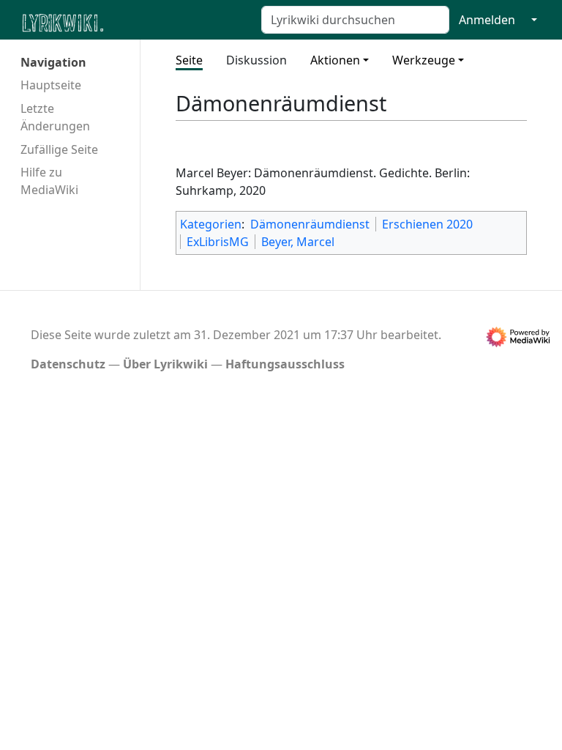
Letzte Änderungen (55, 117)
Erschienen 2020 (427, 224)
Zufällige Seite (59, 149)
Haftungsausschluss (285, 364)
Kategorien (210, 224)
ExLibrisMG (218, 242)
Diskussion (256, 60)
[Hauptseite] (133, 21)
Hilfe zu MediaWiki (49, 181)
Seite (189, 60)
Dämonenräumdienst (310, 224)
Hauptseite (50, 85)
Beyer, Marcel (297, 242)
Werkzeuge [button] (423, 60)
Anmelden (487, 20)
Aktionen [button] (335, 60)
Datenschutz (68, 364)
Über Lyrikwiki (165, 364)
